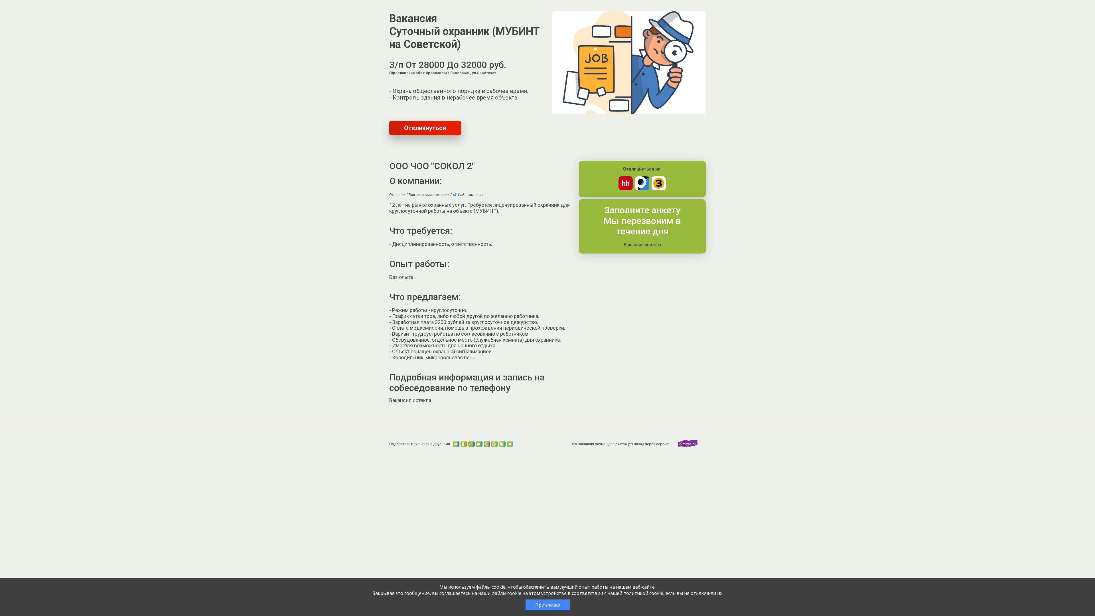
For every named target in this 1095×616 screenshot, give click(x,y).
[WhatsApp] (494, 444)
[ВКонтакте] (456, 444)
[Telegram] (510, 444)
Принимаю (547, 605)
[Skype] (502, 444)
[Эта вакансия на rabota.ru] (642, 188)
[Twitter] (479, 444)
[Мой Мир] (471, 444)
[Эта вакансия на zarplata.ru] (659, 188)
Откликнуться (425, 127)
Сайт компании (470, 195)
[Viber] (487, 444)
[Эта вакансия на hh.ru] (626, 188)
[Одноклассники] (464, 444)
